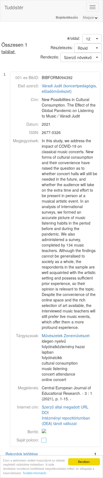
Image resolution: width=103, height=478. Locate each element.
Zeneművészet (77, 335)
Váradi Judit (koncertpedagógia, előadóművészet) (69, 88)
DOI (45, 412)
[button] (92, 38)
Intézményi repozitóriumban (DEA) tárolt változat (66, 420)
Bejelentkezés (67, 17)
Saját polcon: (27, 440)
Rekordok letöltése (21, 454)
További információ (34, 473)
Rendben (84, 462)
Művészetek (52, 335)
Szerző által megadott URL (65, 407)
